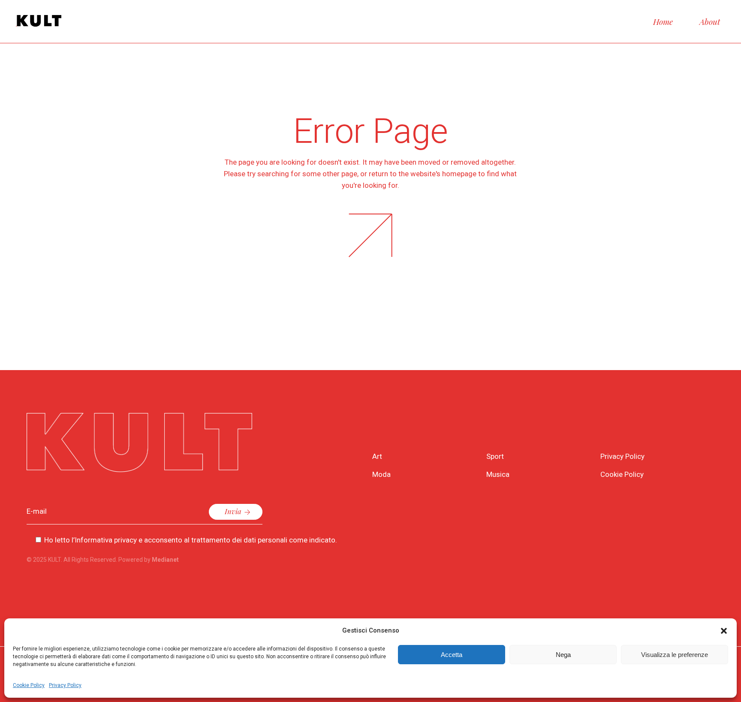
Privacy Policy (65, 685)
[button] (724, 631)
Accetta (451, 654)
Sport (495, 456)
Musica (497, 474)
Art (377, 456)
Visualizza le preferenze (674, 654)
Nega (563, 654)
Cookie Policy (29, 685)
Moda (381, 474)
